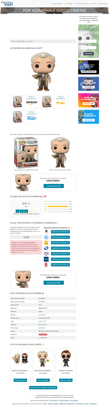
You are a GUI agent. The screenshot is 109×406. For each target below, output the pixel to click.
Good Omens (43, 324)
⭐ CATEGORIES (68, 4)
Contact (44, 404)
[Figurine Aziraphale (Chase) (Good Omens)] (43, 358)
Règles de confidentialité (66, 404)
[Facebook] (88, 84)
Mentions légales (53, 404)
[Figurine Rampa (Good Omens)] (66, 358)
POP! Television (43, 334)
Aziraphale (42, 328)
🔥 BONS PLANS (102, 4)
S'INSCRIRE (88, 53)
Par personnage (64, 400)
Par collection (53, 400)
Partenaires (93, 404)
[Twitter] (88, 117)
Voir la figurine (20, 380)
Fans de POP (79, 404)
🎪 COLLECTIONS (57, 4)
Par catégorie (74, 400)
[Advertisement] (43, 27)
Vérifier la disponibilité (60, 231)
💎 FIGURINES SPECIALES (81, 4)
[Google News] (88, 67)
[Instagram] (88, 100)
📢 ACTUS (93, 4)
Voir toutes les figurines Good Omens (43, 387)
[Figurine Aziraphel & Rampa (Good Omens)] (20, 358)
